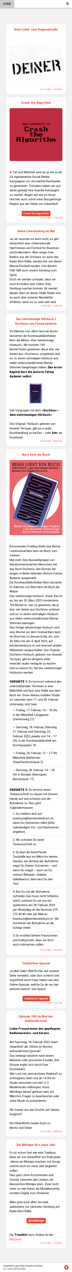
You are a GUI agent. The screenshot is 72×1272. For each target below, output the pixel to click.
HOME (7, 4)
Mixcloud (15, 1239)
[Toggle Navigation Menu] (67, 4)
